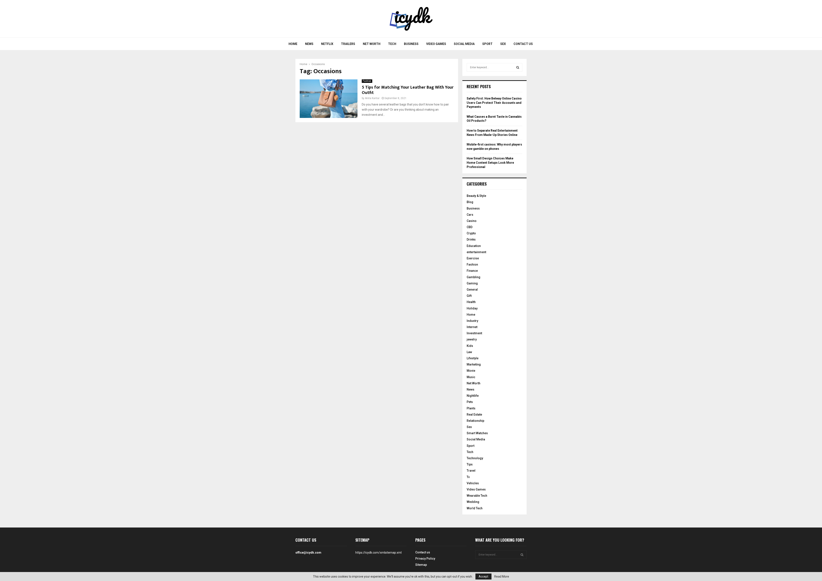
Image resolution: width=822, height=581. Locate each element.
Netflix (327, 44)
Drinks (471, 239)
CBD (469, 227)
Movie (471, 370)
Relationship (475, 420)
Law (469, 352)
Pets (470, 402)
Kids (470, 346)
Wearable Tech (477, 495)
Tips (470, 464)
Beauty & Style (476, 196)
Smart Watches (477, 433)
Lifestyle (472, 358)
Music (471, 377)
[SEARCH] (517, 67)
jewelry (472, 339)
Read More (501, 576)
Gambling (473, 277)
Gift (469, 295)
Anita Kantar (372, 98)
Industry (472, 320)
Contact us (523, 44)
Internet (472, 327)
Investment (474, 333)
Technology (475, 458)
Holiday (472, 308)
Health (471, 302)
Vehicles (473, 483)
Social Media (464, 44)
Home (293, 44)
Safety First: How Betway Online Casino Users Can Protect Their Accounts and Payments (494, 102)
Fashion (367, 81)
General (472, 289)
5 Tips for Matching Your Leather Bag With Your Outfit (408, 90)
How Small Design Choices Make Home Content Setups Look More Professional (490, 162)
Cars (470, 214)
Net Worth (371, 44)
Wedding (473, 502)
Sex (503, 44)
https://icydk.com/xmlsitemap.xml (378, 552)
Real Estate (474, 414)
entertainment (476, 252)
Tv (468, 477)
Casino (472, 221)
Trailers (348, 44)
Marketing (474, 364)
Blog (470, 202)
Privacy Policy (425, 558)
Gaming (472, 283)
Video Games (436, 44)
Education (474, 246)
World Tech (474, 508)
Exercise (473, 258)
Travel (471, 470)
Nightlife (473, 395)
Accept (483, 576)
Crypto (471, 233)
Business (411, 44)
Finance (472, 270)
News (309, 44)
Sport (487, 44)
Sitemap (421, 564)
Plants (471, 408)
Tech (392, 44)
